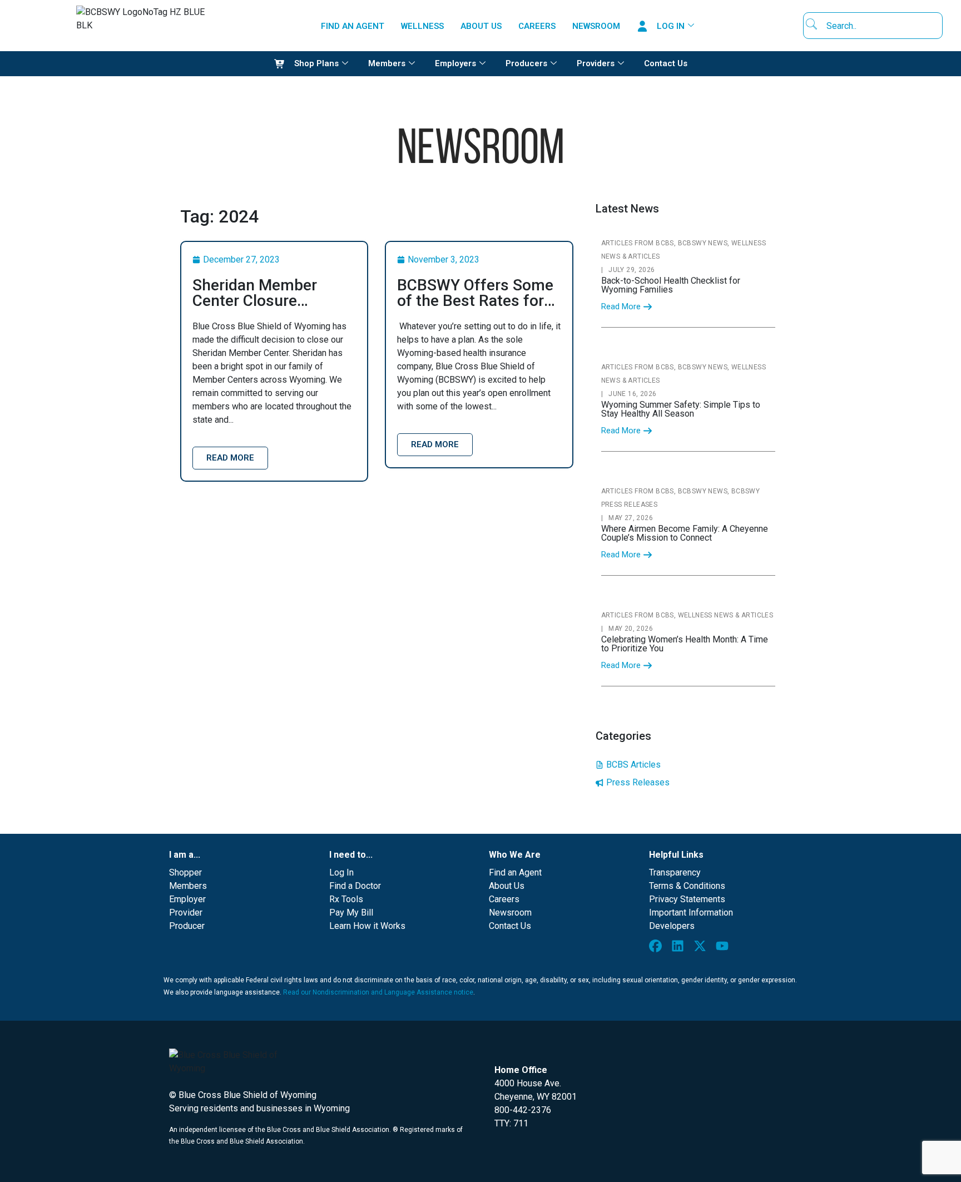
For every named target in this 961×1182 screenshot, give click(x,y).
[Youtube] (725, 948)
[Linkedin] (680, 948)
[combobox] (876, 25)
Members (386, 63)
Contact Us (665, 63)
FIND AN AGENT (352, 26)
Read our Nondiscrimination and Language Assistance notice (378, 992)
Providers (596, 63)
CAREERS (537, 26)
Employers (455, 63)
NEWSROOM (596, 26)
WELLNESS (422, 26)
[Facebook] (658, 948)
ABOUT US (481, 26)
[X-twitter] (702, 948)
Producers (526, 63)
